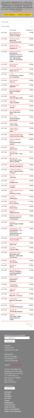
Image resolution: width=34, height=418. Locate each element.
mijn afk (9, 388)
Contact (7, 400)
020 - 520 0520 (16, 365)
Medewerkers (9, 402)
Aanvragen (8, 392)
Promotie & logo (9, 405)
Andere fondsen (9, 407)
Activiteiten (8, 396)
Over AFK (7, 398)
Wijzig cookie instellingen (12, 411)
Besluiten (7, 394)
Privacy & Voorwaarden (12, 409)
